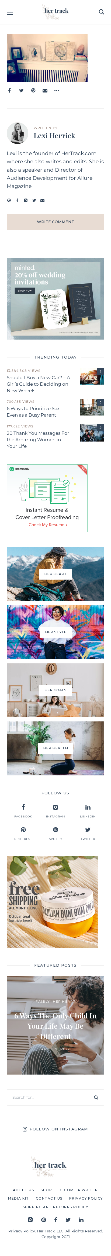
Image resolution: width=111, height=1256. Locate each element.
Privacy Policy (21, 1231)
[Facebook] (9, 90)
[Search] (96, 1097)
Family (43, 1001)
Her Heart (64, 1001)
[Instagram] (26, 200)
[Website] (9, 200)
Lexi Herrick (54, 135)
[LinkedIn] (81, 1220)
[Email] (45, 90)
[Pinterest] (33, 90)
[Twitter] (21, 90)
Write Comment (55, 221)
